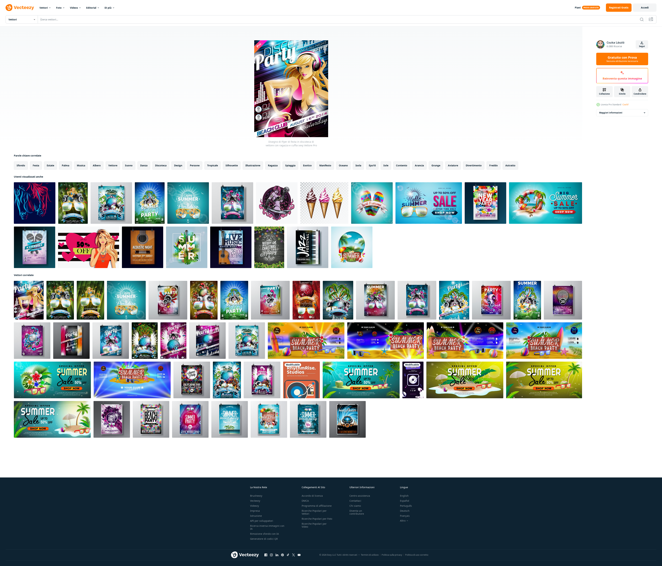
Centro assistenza (359, 495)
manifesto (325, 165)
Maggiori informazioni (610, 112)
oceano (343, 165)
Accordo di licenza (312, 495)
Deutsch (404, 510)
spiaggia (290, 165)
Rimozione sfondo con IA (264, 533)
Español (404, 500)
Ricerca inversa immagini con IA (267, 527)
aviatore (453, 165)
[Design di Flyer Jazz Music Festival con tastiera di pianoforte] (307, 247)
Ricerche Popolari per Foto (317, 518)
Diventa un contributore (356, 512)
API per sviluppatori (261, 520)
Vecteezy (255, 500)
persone (195, 165)
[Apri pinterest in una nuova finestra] (282, 555)
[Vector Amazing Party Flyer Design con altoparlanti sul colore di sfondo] (491, 300)
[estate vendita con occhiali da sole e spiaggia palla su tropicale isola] (464, 380)
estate (50, 165)
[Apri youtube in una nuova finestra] (299, 555)
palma (65, 165)
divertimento (474, 165)
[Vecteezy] (20, 7)
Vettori (43, 7)
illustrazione (252, 165)
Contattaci (355, 500)
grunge (435, 165)
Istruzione (256, 515)
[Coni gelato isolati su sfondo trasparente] (324, 203)
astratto (510, 165)
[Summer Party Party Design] (73, 203)
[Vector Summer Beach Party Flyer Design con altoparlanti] (150, 203)
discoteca (160, 165)
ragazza (273, 165)
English (404, 495)
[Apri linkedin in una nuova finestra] (277, 555)
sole (385, 165)
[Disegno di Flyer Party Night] (563, 300)
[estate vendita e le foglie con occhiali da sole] (361, 380)
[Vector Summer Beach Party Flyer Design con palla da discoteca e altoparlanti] (338, 300)
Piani (578, 7)
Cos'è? (626, 104)
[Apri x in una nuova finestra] (293, 555)
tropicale (212, 165)
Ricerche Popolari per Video (314, 525)
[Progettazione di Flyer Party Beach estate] (232, 203)
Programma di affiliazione (317, 505)
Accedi (645, 7)
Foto (59, 7)
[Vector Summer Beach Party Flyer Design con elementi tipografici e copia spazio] (151, 419)
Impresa (255, 510)
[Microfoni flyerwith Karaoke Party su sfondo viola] (34, 247)
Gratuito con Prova (622, 59)
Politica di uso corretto (416, 554)
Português (406, 505)
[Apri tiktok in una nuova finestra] (288, 555)
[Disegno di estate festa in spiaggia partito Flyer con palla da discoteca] (262, 380)
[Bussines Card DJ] (301, 380)
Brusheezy (256, 495)
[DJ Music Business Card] (413, 380)
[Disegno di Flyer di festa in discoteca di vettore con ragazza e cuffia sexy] (29, 300)
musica (81, 165)
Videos (74, 7)
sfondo (21, 165)
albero (97, 165)
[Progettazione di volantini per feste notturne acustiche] (142, 247)
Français (405, 515)
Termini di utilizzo (370, 554)
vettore (112, 165)
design (178, 165)
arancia (419, 165)
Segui (642, 46)
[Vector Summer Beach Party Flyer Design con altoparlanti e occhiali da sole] (375, 300)
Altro (403, 520)
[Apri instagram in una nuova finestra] (271, 555)
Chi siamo (355, 505)
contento (401, 165)
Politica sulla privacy (392, 554)
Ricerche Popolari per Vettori (314, 512)
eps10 (372, 165)
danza (143, 165)
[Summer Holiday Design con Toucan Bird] (186, 247)
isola (358, 165)
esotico (307, 165)
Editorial (91, 7)
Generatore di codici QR (264, 538)
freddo (493, 165)
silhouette (232, 165)
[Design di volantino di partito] (347, 419)
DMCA (305, 500)
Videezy (254, 505)
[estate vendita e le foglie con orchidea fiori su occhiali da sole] (52, 380)
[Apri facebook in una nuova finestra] (265, 555)
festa (36, 165)
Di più (108, 7)
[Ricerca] (642, 19)
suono (129, 165)
